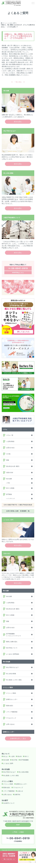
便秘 (7, 460)
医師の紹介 (9, 705)
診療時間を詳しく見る (18, 738)
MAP (18, 825)
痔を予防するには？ (12, 667)
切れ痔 (19, 756)
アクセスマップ (11, 718)
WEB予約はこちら (18, 272)
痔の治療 (9, 479)
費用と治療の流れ (11, 641)
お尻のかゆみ (10, 447)
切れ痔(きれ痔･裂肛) (12, 466)
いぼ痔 (12, 756)
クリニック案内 (11, 693)
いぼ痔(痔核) (10, 441)
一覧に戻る (18, 82)
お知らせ (20, 791)
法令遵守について (9, 803)
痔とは (5, 756)
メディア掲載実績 (11, 712)
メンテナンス (11, 498)
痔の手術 (14, 760)
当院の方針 (9, 472)
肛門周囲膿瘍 (13, 634)
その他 (8, 454)
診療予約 (17, 794)
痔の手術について (11, 648)
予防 (8, 483)
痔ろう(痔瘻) (10, 488)
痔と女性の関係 (11, 673)
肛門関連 (9, 494)
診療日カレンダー (11, 699)
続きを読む (18, 121)
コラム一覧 (9, 435)
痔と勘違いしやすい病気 (14, 680)
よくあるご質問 (8, 763)
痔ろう (27, 756)
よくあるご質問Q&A (12, 654)
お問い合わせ (10, 724)
